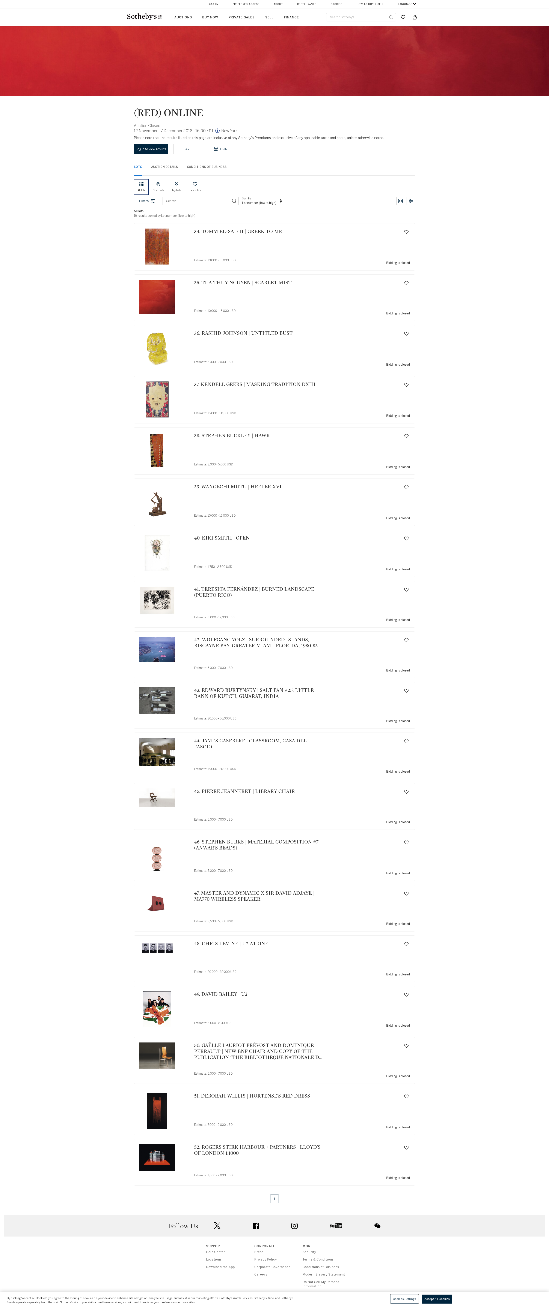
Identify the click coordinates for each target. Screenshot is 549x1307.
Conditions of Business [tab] (207, 167)
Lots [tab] (138, 167)
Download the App (220, 1267)
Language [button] (405, 4)
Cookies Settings (404, 1299)
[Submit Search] (391, 17)
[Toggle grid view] (400, 201)
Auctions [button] (183, 17)
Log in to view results (151, 149)
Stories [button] (336, 4)
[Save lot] (406, 232)
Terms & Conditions (318, 1259)
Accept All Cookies (437, 1299)
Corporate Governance (272, 1267)
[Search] (234, 200)
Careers (260, 1274)
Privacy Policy (265, 1259)
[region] (274, 1299)
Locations (214, 1259)
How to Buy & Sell (370, 4)
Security (309, 1252)
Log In (214, 4)
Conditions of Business (321, 1267)
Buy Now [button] (210, 17)
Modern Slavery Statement (324, 1274)
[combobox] (361, 17)
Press (258, 1252)
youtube (336, 1225)
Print (224, 149)
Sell (269, 17)
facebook (256, 1226)
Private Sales (242, 17)
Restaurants (306, 4)
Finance (291, 17)
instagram (294, 1226)
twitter (217, 1225)
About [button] (278, 4)
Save (188, 149)
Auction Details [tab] (164, 167)
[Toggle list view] (411, 201)
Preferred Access (245, 4)
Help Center (215, 1252)
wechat (377, 1226)
